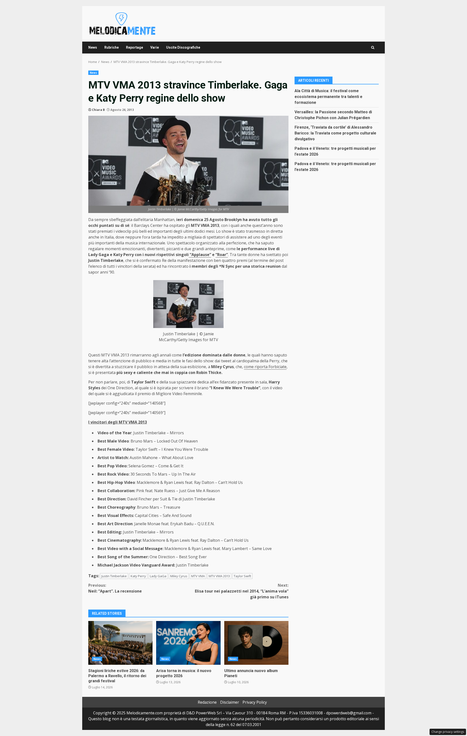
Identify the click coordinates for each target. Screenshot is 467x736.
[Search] (372, 47)
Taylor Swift (242, 576)
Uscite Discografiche (183, 47)
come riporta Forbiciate (265, 366)
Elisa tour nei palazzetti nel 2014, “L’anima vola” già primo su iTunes (241, 591)
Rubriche (111, 47)
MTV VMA (198, 576)
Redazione (207, 702)
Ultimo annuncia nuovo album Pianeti (256, 643)
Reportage (134, 47)
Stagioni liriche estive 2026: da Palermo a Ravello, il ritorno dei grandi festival (120, 643)
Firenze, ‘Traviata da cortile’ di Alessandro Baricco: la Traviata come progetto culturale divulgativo (335, 133)
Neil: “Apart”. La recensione (115, 588)
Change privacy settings (447, 732)
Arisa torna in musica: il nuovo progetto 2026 (188, 643)
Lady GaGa (158, 576)
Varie (154, 47)
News (92, 47)
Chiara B (98, 110)
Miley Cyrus (178, 576)
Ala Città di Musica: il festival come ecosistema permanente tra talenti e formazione (328, 96)
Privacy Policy (254, 702)
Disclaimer (229, 702)
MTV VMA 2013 (219, 576)
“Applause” (200, 254)
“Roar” (222, 254)
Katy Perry (138, 576)
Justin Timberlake (114, 576)
